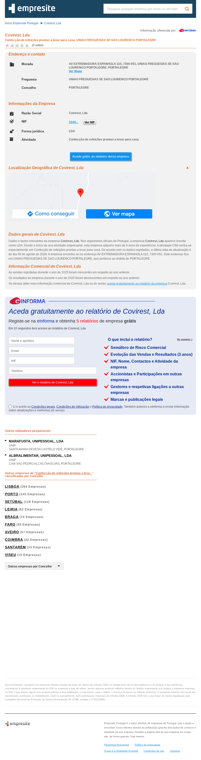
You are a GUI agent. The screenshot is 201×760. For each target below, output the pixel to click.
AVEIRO (12, 532)
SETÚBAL (14, 502)
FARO (10, 524)
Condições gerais (43, 406)
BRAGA (12, 517)
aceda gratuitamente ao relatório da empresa (137, 283)
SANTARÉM (15, 547)
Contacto (175, 750)
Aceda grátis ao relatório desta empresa (100, 156)
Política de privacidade (107, 406)
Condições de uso (154, 750)
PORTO (11, 494)
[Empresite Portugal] (32, 12)
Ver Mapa (75, 71)
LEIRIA (11, 509)
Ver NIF (90, 122)
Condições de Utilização (72, 406)
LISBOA (12, 486)
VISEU (10, 555)
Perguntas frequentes (116, 744)
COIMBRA (14, 539)
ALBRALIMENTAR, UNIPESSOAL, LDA (40, 456)
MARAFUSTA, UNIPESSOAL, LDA (36, 441)
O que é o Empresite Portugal (121, 750)
